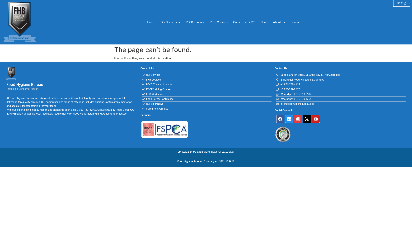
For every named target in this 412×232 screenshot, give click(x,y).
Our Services (169, 22)
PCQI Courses (219, 22)
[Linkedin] (289, 119)
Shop (264, 22)
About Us (279, 22)
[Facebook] (280, 119)
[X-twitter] (307, 119)
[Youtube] (316, 119)
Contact (295, 22)
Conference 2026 (244, 22)
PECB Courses (195, 22)
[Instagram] (298, 119)
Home (151, 22)
